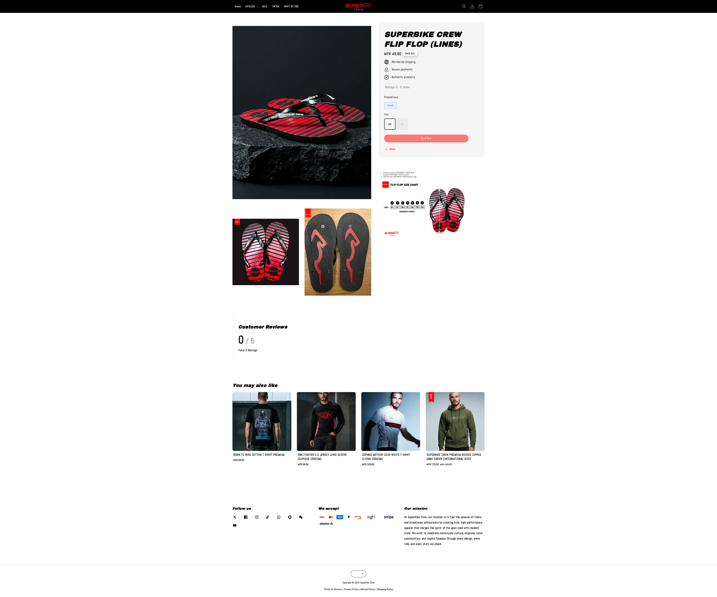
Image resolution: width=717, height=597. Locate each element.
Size (386, 114)
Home (238, 6)
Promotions (391, 97)
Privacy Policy (351, 589)
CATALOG (250, 6)
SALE (265, 6)
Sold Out (426, 138)
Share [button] (392, 149)
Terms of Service (333, 589)
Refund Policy (368, 589)
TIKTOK (276, 6)
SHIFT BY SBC (291, 6)
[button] (464, 6)
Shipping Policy (385, 589)
